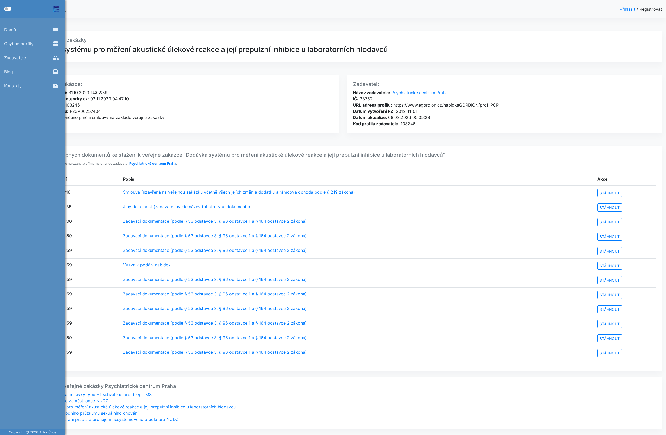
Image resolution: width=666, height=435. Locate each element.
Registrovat (650, 9)
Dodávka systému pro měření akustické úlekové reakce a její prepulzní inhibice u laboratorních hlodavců (133, 407)
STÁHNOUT (610, 193)
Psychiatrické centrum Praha (419, 92)
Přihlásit (628, 9)
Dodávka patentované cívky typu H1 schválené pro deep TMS (91, 394)
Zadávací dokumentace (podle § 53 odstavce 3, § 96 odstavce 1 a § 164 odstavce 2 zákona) (215, 221)
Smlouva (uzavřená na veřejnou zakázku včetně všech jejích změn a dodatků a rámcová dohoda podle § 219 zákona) (239, 192)
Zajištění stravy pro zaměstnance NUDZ (69, 400)
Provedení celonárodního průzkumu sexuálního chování (84, 413)
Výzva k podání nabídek (147, 264)
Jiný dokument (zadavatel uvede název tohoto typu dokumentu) (186, 206)
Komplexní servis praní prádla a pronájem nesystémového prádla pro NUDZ (104, 419)
